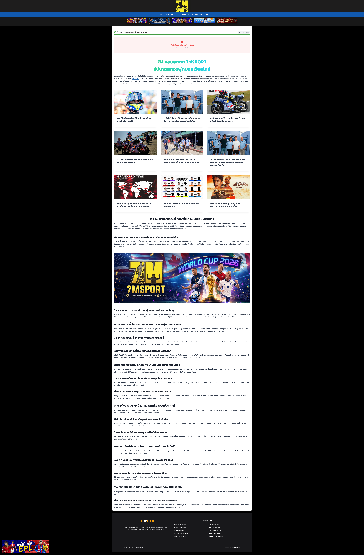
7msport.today (236, 547)
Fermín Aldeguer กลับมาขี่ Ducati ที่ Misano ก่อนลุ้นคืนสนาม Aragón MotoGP (181, 161)
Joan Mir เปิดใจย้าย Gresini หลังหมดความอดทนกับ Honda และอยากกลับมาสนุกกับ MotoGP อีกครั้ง (228, 162)
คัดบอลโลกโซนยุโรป (215, 534)
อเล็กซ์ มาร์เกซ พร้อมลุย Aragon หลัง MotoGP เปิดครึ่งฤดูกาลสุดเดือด (225, 205)
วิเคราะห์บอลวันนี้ (205, 14)
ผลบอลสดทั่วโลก (214, 524)
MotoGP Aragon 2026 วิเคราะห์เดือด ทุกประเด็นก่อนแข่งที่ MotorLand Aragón (134, 205)
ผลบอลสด (174, 14)
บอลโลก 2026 (164, 14)
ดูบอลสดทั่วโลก (179, 531)
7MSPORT (135, 78)
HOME (155, 14)
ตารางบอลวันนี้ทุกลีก (215, 528)
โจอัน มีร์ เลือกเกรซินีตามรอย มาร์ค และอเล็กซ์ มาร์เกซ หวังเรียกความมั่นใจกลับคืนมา (182, 119)
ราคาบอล (195, 14)
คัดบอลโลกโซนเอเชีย (181, 534)
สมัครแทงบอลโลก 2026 (216, 537)
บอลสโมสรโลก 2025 (215, 531)
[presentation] (135, 102)
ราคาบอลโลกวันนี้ (180, 528)
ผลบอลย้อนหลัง (184, 14)
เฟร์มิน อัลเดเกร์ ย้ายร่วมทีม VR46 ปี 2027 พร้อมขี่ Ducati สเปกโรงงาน (227, 119)
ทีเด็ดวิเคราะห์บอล (180, 537)
